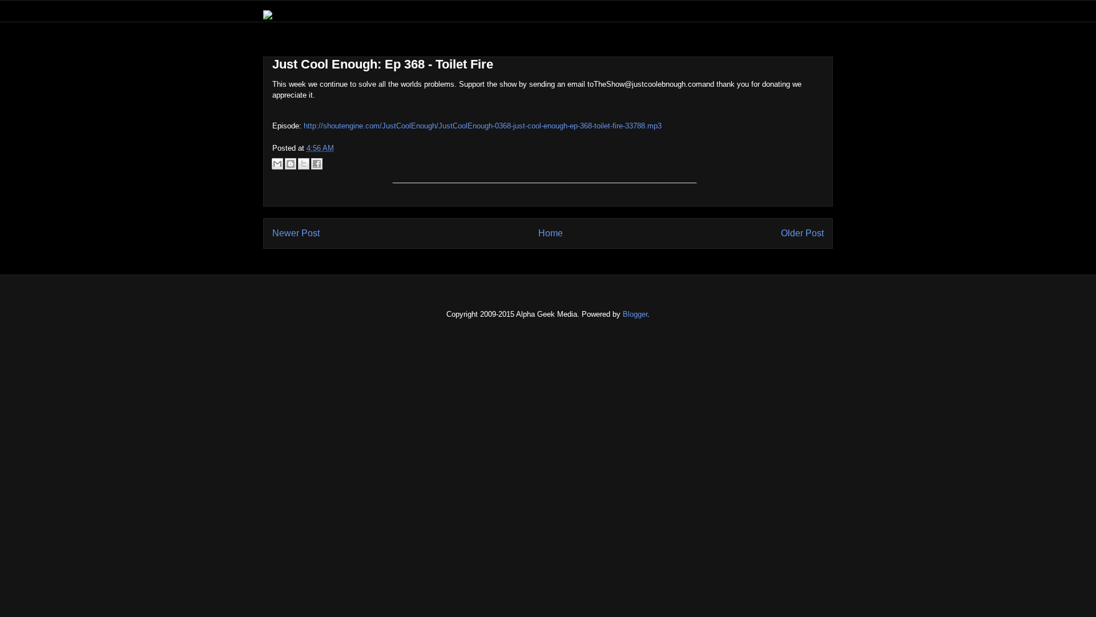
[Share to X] (303, 164)
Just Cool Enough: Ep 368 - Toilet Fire (382, 64)
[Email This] (277, 164)
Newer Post (296, 233)
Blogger (635, 314)
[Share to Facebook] (317, 164)
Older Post (802, 233)
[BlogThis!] (290, 164)
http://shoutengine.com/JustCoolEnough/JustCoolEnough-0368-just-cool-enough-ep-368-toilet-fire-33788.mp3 (483, 126)
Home (550, 233)
